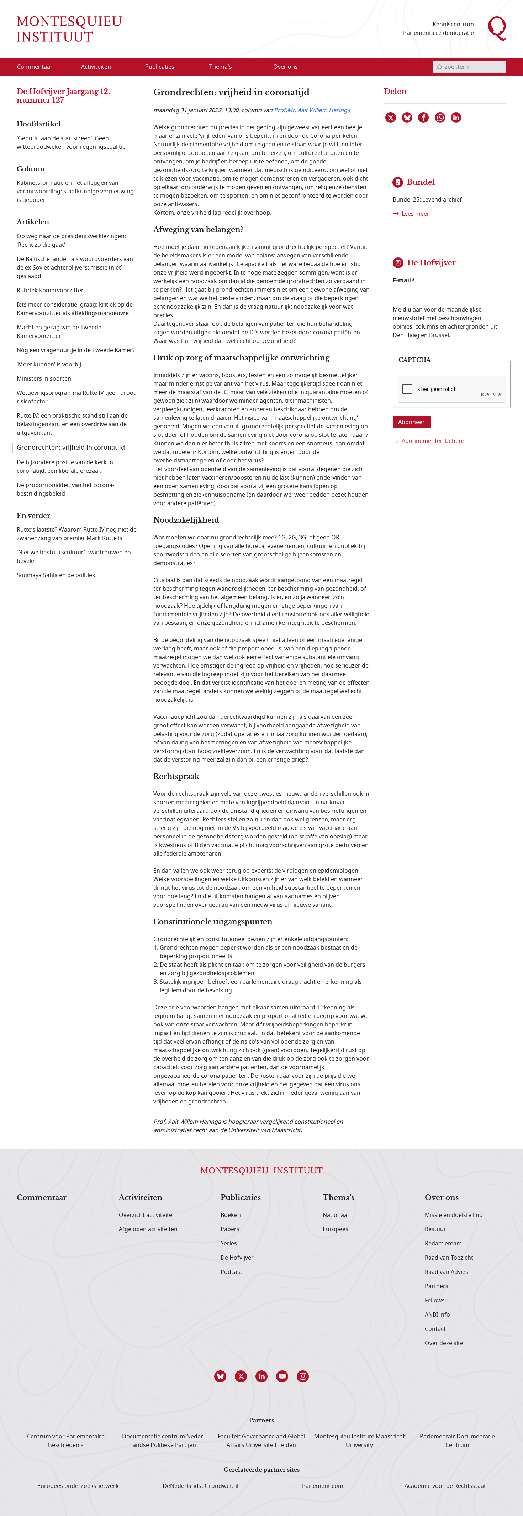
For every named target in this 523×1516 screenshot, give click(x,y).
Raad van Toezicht (449, 1258)
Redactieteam (443, 1243)
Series (229, 1243)
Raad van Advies (446, 1272)
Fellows (435, 1300)
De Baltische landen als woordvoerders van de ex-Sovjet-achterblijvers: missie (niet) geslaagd (75, 268)
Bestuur (435, 1229)
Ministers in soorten (44, 379)
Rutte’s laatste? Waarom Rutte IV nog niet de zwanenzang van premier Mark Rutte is (77, 534)
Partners (436, 1286)
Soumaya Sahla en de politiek (56, 575)
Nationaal (336, 1215)
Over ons (442, 1198)
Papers (230, 1229)
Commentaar (42, 1198)
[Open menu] (130, 67)
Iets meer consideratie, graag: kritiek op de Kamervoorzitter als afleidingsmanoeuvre (75, 309)
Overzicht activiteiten (147, 1215)
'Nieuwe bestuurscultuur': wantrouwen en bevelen (74, 556)
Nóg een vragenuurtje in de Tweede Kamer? (76, 350)
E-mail (402, 280)
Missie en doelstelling (454, 1215)
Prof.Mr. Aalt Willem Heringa (312, 110)
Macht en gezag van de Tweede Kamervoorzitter (59, 331)
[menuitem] (39, 67)
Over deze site (444, 1343)
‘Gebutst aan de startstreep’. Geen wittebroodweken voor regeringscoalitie (71, 142)
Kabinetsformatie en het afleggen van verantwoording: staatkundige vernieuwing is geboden (75, 191)
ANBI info (437, 1315)
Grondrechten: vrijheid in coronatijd (71, 447)
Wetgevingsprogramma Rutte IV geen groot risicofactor (76, 397)
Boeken (231, 1215)
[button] (220, 1376)
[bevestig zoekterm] (439, 67)
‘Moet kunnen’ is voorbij (49, 364)
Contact (435, 1329)
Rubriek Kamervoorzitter (50, 290)
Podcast (231, 1272)
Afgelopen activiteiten (148, 1229)
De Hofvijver (237, 1258)
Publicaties (241, 1198)
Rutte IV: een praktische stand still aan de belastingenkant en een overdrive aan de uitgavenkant (72, 424)
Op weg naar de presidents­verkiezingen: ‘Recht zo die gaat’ (71, 240)
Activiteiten (141, 1198)
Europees (335, 1229)
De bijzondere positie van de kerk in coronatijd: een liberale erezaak (65, 466)
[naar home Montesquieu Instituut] (69, 29)
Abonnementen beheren (435, 441)
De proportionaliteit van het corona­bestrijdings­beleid (65, 489)
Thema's (338, 1198)
